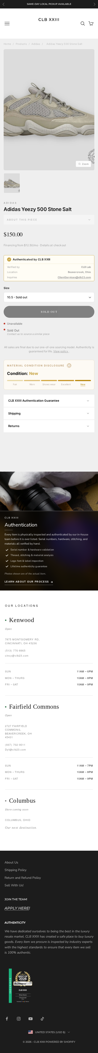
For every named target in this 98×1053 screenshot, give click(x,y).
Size (6, 288)
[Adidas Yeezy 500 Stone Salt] (12, 183)
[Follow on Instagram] (18, 1018)
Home (7, 43)
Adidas (35, 43)
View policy (61, 351)
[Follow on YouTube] (30, 1018)
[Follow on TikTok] (42, 1018)
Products (21, 43)
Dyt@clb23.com (15, 749)
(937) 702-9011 (15, 744)
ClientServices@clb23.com (74, 277)
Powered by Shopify (60, 1041)
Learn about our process (27, 581)
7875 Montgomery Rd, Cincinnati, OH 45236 (22, 641)
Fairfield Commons (34, 706)
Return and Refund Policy (23, 878)
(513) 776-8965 (15, 650)
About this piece (22, 219)
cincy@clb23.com (17, 655)
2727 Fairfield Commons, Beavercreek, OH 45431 (18, 731)
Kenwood (21, 620)
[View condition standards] (69, 365)
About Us (11, 862)
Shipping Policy (15, 870)
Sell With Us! (14, 885)
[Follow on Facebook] (7, 1018)
